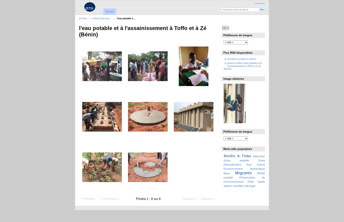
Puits (251, 181)
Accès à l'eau (237, 156)
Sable (261, 181)
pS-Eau (83, 18)
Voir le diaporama (225, 28)
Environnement (233, 168)
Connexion (260, 3)
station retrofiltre (234, 185)
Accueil (109, 11)
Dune (261, 160)
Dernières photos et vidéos (241, 59)
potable (228, 177)
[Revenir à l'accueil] (89, 7)
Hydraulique (257, 168)
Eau (249, 164)
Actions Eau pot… (102, 18)
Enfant (261, 164)
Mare (227, 173)
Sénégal (250, 185)
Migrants (243, 173)
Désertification (232, 164)
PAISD (261, 173)
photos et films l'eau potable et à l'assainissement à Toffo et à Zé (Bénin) (243, 66)
